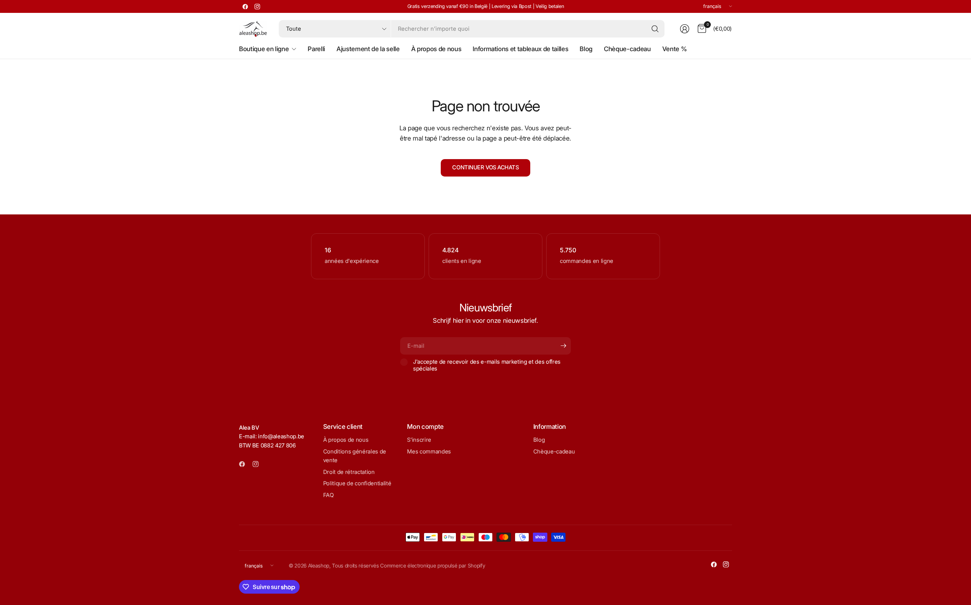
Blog (539, 439)
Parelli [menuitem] (316, 49)
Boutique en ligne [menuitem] (264, 49)
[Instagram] (257, 6)
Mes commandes (429, 451)
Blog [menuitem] (586, 49)
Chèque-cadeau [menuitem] (627, 49)
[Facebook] (245, 6)
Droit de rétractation (349, 472)
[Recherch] (655, 29)
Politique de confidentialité (357, 483)
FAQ (328, 495)
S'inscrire (419, 439)
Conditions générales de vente (354, 456)
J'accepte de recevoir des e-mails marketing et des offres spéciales (487, 365)
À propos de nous (346, 439)
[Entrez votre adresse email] (563, 346)
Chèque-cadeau (554, 451)
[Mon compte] (684, 29)
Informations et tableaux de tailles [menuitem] (520, 49)
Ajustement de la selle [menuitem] (368, 49)
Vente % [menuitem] (674, 49)
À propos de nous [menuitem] (436, 49)
